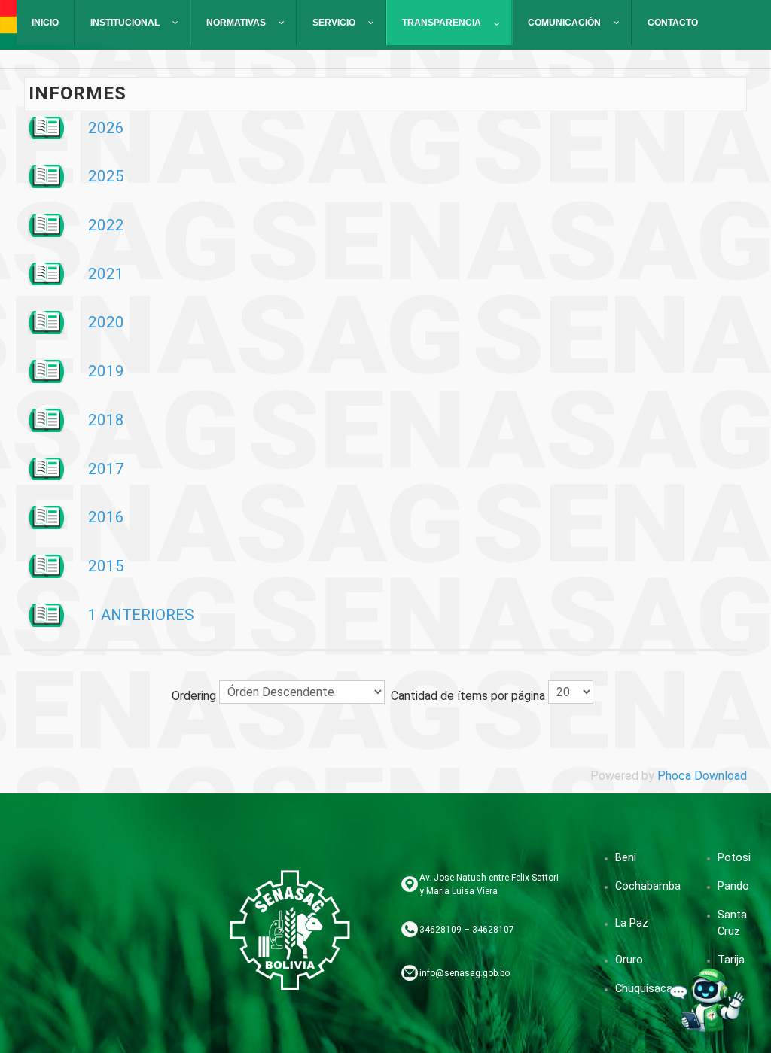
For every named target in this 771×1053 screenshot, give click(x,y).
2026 (106, 128)
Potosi (734, 857)
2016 (106, 517)
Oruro (629, 959)
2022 (106, 225)
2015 (106, 566)
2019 (106, 371)
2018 (106, 420)
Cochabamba (648, 886)
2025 (106, 176)
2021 (106, 274)
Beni (625, 857)
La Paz (631, 923)
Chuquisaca (643, 988)
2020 (106, 322)
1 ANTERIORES (141, 615)
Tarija (731, 959)
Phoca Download (702, 775)
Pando (733, 886)
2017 (106, 469)
